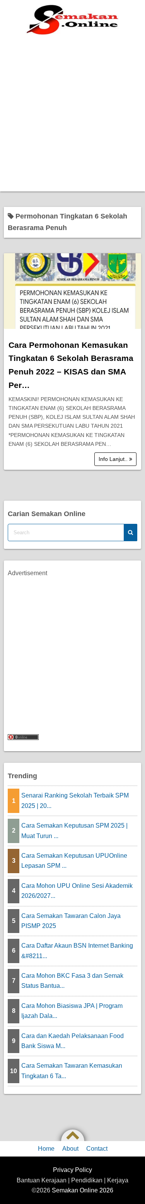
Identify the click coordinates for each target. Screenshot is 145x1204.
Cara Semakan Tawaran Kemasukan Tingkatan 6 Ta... (71, 1070)
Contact (96, 1148)
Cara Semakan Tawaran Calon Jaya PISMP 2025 (71, 921)
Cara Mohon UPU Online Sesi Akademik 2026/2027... (77, 890)
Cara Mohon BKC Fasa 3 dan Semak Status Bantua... (72, 980)
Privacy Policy (72, 1170)
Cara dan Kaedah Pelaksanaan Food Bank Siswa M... (72, 1041)
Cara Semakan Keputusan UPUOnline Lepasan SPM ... (74, 860)
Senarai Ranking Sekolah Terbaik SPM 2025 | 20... (75, 800)
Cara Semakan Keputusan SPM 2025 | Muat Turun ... (74, 830)
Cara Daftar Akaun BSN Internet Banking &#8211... (77, 950)
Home (46, 1148)
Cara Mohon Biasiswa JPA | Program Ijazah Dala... (72, 1010)
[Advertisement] (72, 115)
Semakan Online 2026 (82, 1190)
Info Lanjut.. (114, 459)
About (70, 1148)
